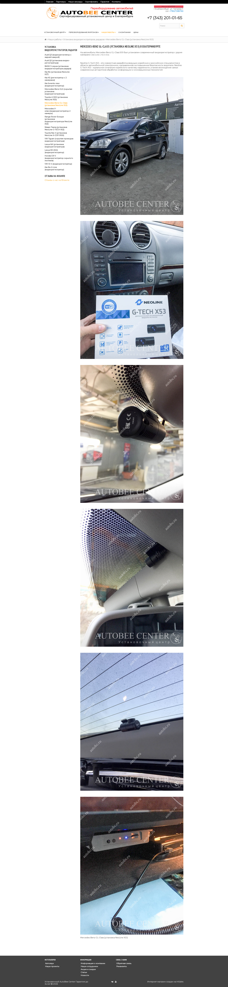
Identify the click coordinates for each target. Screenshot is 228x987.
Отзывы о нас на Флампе (57, 180)
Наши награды (75, 2)
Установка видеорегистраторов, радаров (83, 39)
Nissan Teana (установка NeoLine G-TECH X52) (56, 128)
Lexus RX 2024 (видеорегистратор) (54, 151)
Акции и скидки (88, 969)
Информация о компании (92, 963)
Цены (135, 32)
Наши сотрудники (89, 966)
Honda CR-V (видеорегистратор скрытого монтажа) (59, 158)
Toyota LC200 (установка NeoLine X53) (56, 98)
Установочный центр (54, 32)
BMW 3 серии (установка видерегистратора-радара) (58, 67)
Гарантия (104, 2)
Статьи (83, 972)
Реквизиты (121, 966)
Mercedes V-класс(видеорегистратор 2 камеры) (57, 110)
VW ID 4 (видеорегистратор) (58, 164)
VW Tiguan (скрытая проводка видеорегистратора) (59, 139)
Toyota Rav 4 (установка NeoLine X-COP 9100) (56, 134)
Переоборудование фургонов (83, 32)
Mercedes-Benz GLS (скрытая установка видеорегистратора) (58, 91)
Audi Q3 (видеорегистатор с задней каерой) (58, 56)
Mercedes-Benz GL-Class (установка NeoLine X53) (56, 104)
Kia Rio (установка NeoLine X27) (57, 73)
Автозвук (49, 963)
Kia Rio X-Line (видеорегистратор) (54, 168)
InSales (180, 982)
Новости (84, 975)
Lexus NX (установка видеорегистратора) (55, 145)
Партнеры (61, 2)
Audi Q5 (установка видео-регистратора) (57, 61)
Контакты (116, 2)
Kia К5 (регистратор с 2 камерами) (56, 78)
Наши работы (108, 32)
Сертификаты (91, 2)
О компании (124, 32)
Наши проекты (52, 966)
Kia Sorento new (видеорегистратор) (54, 84)
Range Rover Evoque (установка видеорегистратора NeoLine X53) (58, 120)
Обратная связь (123, 963)
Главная (49, 2)
